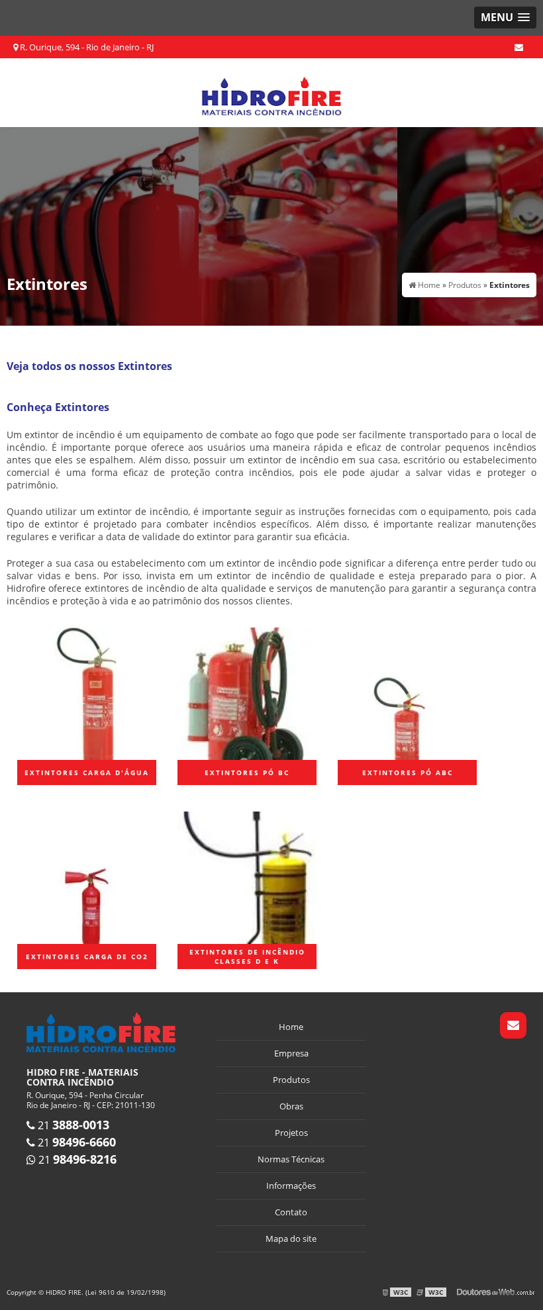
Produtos (291, 1080)
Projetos (291, 1133)
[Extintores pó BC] (247, 692)
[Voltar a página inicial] (271, 91)
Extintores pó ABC (407, 772)
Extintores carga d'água (87, 772)
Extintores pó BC (247, 772)
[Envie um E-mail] (519, 47)
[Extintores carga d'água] (86, 692)
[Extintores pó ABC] (407, 692)
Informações (291, 1186)
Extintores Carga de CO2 (87, 956)
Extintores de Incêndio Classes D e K (247, 956)
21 (72, 1125)
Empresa (291, 1053)
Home (291, 1027)
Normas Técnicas (291, 1159)
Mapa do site (291, 1238)
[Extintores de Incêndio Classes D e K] (247, 876)
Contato (291, 1212)
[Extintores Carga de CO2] (86, 876)
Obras (291, 1106)
